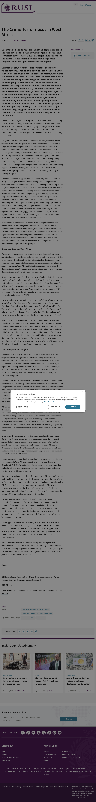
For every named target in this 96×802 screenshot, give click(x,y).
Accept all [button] (73, 407)
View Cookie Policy (51, 402)
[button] (22, 407)
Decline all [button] (55, 407)
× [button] (82, 392)
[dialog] (48, 401)
